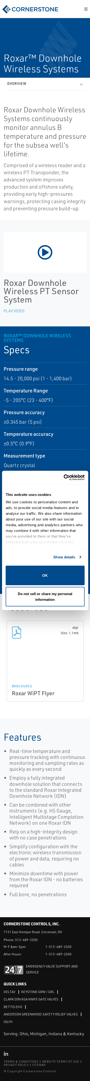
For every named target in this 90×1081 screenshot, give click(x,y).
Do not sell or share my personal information (45, 597)
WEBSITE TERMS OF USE (60, 1061)
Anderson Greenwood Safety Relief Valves (41, 1014)
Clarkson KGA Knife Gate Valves (31, 999)
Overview (16, 83)
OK (45, 575)
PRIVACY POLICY (16, 1065)
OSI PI (8, 1022)
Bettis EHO (13, 1007)
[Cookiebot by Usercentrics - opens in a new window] (64, 477)
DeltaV (9, 992)
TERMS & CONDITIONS (21, 1061)
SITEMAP (39, 1065)
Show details (64, 557)
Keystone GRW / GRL (37, 992)
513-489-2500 (26, 940)
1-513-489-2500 (58, 947)
